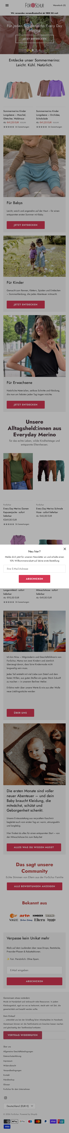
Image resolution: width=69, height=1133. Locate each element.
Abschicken (34, 578)
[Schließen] (64, 548)
